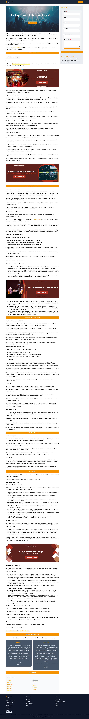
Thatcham (35, 681)
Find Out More (32, 471)
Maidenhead (35, 679)
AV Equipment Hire (16, 47)
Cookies (57, 703)
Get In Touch (72, 52)
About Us (28, 699)
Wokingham (16, 630)
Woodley (12, 630)
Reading (7, 630)
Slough (34, 689)
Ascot (34, 683)
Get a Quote (31, 22)
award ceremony (37, 219)
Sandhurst (9, 690)
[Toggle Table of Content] (17, 57)
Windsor (34, 687)
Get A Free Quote (32, 672)
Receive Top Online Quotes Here (32, 432)
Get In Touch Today (32, 52)
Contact (80, 2)
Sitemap (57, 705)
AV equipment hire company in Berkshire (21, 63)
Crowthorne (22, 630)
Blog (27, 705)
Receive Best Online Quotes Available (32, 317)
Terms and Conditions (60, 701)
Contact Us (28, 701)
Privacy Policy (58, 699)
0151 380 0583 (9, 711)
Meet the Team (29, 703)
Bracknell (27, 630)
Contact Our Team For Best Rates (32, 185)
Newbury (35, 685)
